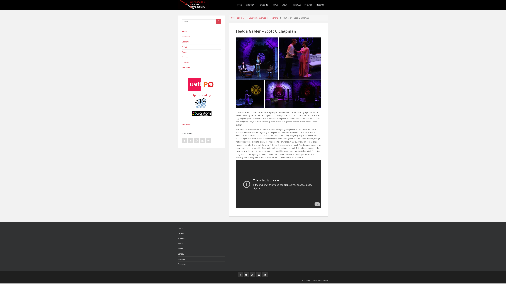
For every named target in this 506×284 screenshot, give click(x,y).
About (285, 5)
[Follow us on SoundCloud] (208, 140)
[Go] (218, 21)
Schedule (297, 5)
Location (309, 5)
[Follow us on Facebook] (184, 140)
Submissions (264, 18)
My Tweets (186, 124)
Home (239, 5)
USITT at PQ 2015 (239, 18)
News (275, 5)
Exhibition (250, 5)
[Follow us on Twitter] (190, 140)
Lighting (274, 18)
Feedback (320, 5)
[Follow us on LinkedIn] (202, 140)
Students (264, 5)
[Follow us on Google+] (196, 140)
